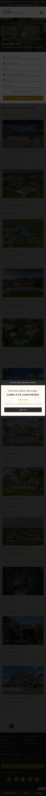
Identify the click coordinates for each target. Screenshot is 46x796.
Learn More (23, 399)
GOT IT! (23, 410)
